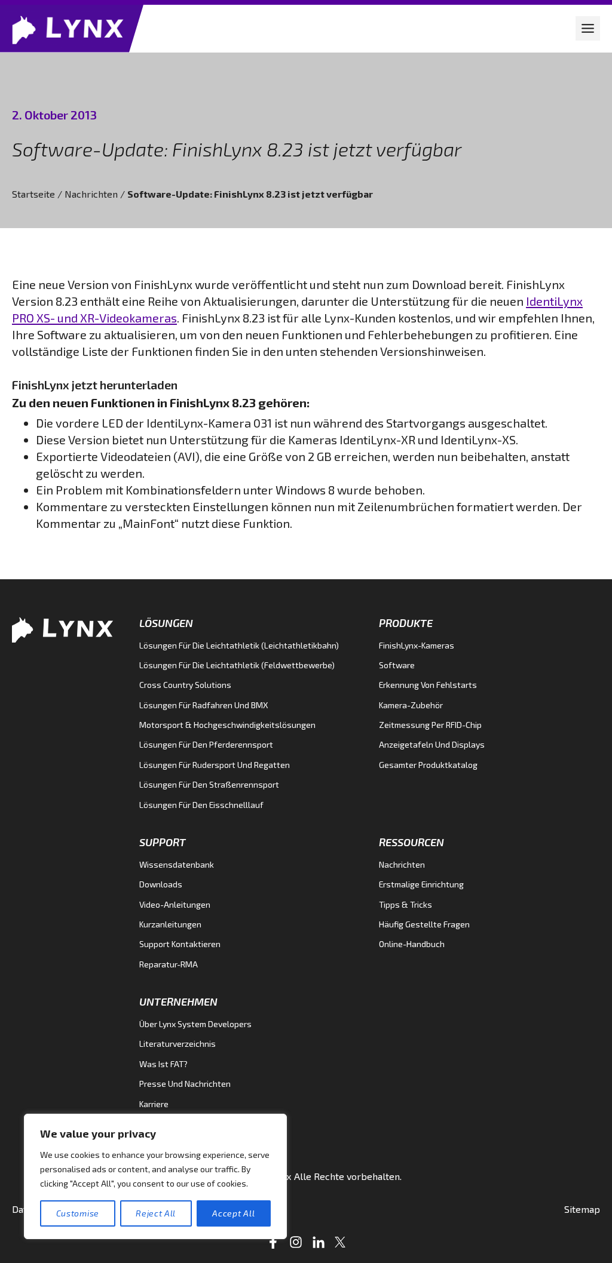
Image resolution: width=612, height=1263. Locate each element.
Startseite (33, 193)
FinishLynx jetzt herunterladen (95, 384)
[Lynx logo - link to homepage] (71, 29)
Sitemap (582, 1209)
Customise (77, 1213)
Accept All (233, 1213)
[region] (155, 1176)
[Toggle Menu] (588, 28)
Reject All (156, 1213)
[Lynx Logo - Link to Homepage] (66, 629)
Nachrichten (91, 193)
